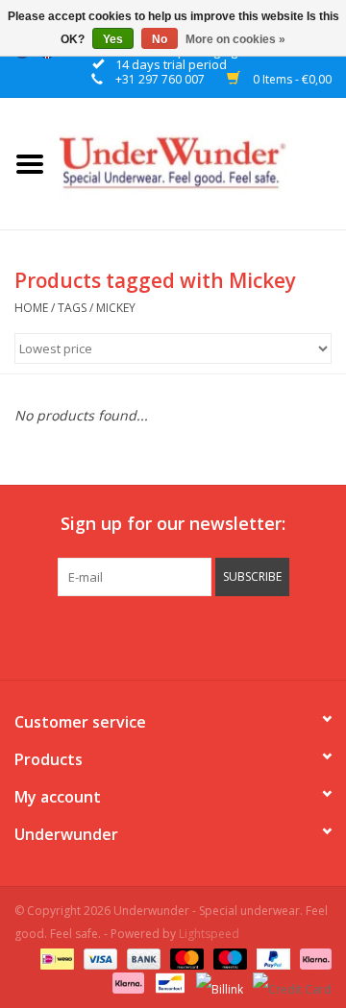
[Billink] (217, 981)
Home (31, 308)
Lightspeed (209, 933)
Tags (72, 308)
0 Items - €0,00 (291, 79)
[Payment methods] (55, 957)
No (159, 39)
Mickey (116, 308)
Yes (113, 39)
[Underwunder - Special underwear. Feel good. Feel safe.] (202, 162)
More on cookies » (235, 39)
